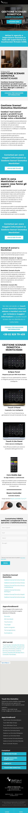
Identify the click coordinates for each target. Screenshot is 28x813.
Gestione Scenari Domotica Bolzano (13, 738)
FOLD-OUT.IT (10, 805)
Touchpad (7, 624)
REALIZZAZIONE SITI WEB (20, 805)
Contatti (7, 763)
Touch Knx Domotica (12, 767)
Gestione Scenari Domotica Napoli (14, 594)
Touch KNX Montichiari (9, 647)
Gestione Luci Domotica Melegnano (13, 733)
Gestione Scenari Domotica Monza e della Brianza (14, 586)
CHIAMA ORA (14, 22)
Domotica (7, 616)
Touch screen (8, 622)
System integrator (9, 627)
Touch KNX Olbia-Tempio (10, 722)
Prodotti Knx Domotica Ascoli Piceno (13, 728)
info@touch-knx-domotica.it (11, 758)
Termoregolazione (9, 630)
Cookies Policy (14, 795)
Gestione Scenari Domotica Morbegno (12, 590)
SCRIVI (21, 811)
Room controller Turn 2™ (18, 498)
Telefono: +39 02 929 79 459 (9, 709)
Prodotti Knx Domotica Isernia (11, 730)
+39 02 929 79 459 (14, 168)
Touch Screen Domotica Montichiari (13, 645)
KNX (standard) (8, 619)
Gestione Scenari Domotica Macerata (13, 741)
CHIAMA (7, 811)
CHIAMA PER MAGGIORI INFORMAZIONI (14, 94)
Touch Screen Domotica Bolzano (12, 720)
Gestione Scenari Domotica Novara (14, 580)
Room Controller (14, 493)
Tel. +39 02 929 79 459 (14, 789)
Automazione (8, 633)
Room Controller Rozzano (10, 743)
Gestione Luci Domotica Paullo (11, 735)
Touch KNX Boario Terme (10, 725)
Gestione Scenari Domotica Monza (14, 583)
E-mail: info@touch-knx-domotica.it (11, 711)
